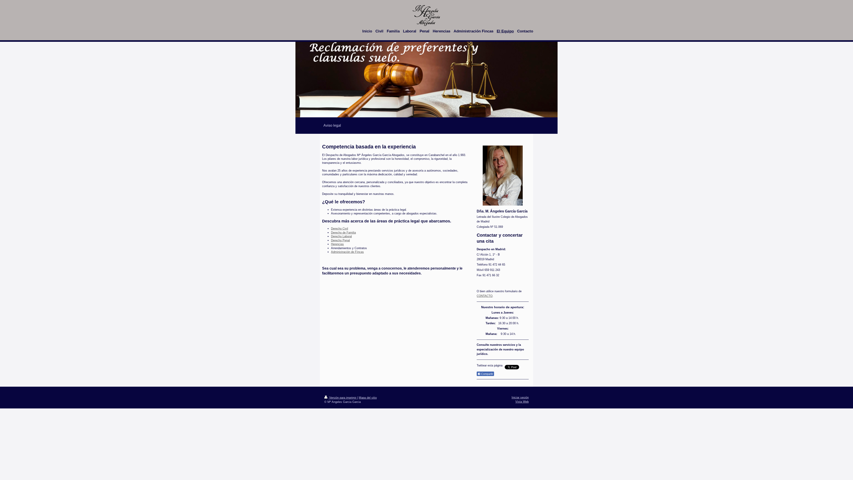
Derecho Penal (340, 240)
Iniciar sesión (520, 397)
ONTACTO (485, 296)
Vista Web (522, 401)
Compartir (486, 374)
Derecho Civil (339, 228)
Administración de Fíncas (347, 252)
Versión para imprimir (342, 397)
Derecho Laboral (341, 236)
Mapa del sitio (368, 397)
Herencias (337, 244)
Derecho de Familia (343, 232)
